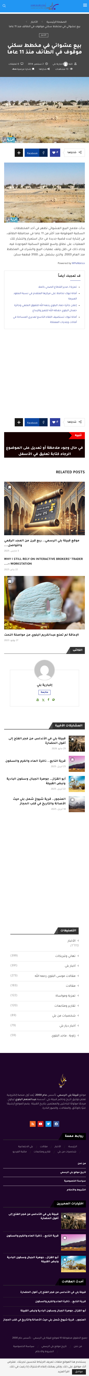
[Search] (4, 6)
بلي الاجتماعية (25, 1147)
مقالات (43, 986)
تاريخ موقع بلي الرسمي (73, 1172)
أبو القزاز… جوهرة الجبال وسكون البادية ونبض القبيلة (53, 1311)
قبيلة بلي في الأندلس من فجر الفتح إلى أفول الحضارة (53, 1292)
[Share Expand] (19, 153)
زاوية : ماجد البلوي (43, 1036)
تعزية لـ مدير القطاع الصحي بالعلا (57, 287)
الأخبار (34, 22)
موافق (79, 1371)
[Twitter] (48, 1124)
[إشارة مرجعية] (9, 487)
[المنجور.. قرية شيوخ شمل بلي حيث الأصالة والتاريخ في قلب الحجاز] (77, 804)
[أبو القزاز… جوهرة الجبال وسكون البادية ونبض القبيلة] (77, 784)
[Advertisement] (44, 362)
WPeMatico (78, 263)
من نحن (82, 1163)
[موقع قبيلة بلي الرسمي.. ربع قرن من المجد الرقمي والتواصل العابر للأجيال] (44, 508)
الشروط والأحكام (76, 1190)
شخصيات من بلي (43, 1016)
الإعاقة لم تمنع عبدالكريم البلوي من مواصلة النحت (41, 635)
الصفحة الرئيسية (56, 22)
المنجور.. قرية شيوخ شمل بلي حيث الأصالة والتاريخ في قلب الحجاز (44, 1320)
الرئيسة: (72, 1147)
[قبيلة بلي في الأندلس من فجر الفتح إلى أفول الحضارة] (77, 744)
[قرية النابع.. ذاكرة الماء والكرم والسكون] (77, 764)
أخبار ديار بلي (43, 1026)
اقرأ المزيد (63, 1371)
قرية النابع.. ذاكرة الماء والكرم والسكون (35, 761)
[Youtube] (40, 1124)
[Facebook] (56, 1124)
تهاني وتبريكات (43, 956)
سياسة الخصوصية (75, 1181)
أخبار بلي (43, 966)
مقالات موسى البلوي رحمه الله (43, 976)
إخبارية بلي (58, 64)
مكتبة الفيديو (20, 1152)
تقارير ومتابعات (43, 1006)
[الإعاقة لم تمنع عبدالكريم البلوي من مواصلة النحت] (44, 602)
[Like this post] (53, 153)
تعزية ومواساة (43, 996)
